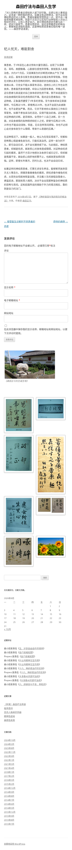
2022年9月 (9, 756)
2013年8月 (9, 819)
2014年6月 (9, 803)
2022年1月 (9, 760)
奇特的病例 (60, 221)
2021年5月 (9, 764)
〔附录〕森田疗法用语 (15, 704)
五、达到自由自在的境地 (31, 648)
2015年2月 (9, 784)
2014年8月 (9, 795)
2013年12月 (9, 811)
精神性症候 (9, 716)
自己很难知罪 (25, 652)
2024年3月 (9, 744)
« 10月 (7, 629)
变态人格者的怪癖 (12, 712)
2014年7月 (9, 799)
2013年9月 (9, 815)
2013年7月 (9, 823)
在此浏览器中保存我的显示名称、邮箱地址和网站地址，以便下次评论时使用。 (35, 331)
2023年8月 (9, 748)
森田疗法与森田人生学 (36, 6)
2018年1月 (9, 772)
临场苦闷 (8, 708)
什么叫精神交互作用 (29, 660)
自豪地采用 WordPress (14, 844)
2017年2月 (9, 776)
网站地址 (8, 313)
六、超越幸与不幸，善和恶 (32, 684)
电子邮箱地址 (12, 300)
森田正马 (26, 200)
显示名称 (9, 287)
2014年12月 (9, 788)
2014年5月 (9, 807)
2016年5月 (9, 780)
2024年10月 (9, 740)
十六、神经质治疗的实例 (31, 668)
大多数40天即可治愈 (29, 676)
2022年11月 (9, 752)
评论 (6, 250)
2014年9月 (9, 791)
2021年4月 (9, 768)
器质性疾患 (9, 720)
